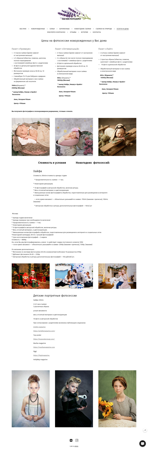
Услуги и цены (123, 29)
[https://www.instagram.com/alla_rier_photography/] (77, 440)
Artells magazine (39, 327)
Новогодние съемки (82, 29)
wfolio (76, 446)
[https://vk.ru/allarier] (71, 440)
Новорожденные (38, 29)
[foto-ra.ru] (74, 14)
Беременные (64, 29)
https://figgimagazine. (41, 355)
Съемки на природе (104, 29)
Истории (84, 32)
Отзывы (73, 32)
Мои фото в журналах (56, 32)
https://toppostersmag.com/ (44, 339)
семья (52, 29)
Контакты (97, 32)
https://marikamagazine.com (44, 347)
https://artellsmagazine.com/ (44, 331)
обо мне (23, 29)
